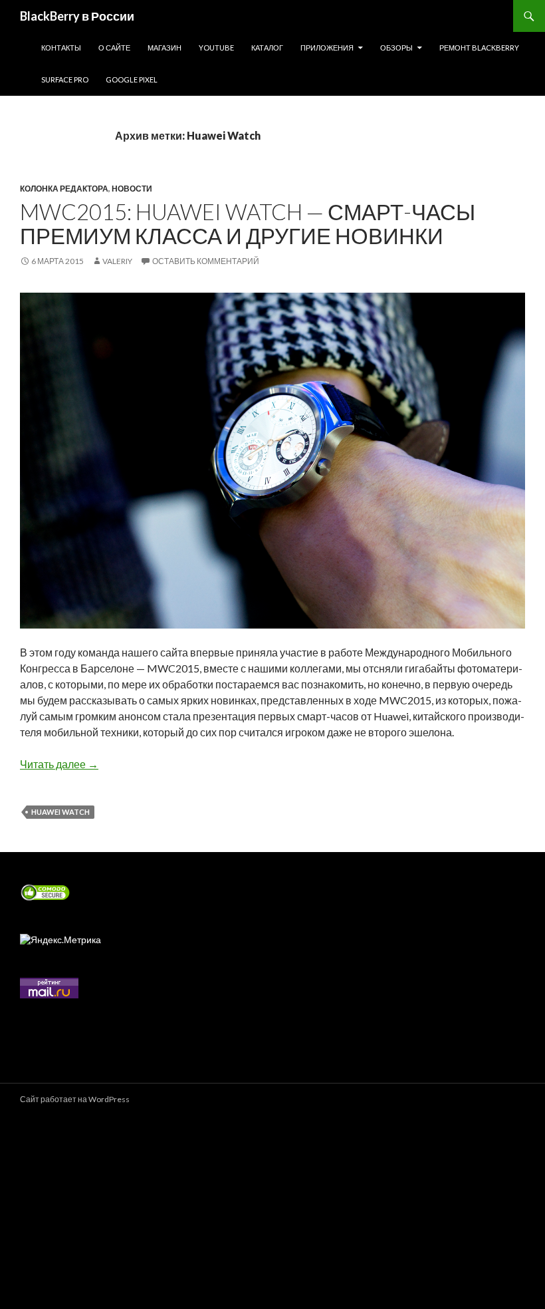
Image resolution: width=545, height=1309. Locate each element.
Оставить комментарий (205, 261)
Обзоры (396, 47)
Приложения (327, 47)
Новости (132, 189)
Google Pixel (132, 79)
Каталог (267, 47)
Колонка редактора (64, 189)
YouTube (216, 47)
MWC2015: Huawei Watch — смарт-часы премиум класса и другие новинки (247, 223)
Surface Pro (64, 79)
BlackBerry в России (77, 16)
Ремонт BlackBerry (479, 47)
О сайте (114, 47)
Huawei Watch (60, 811)
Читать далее (59, 764)
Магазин (164, 47)
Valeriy (117, 261)
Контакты (61, 47)
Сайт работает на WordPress (75, 1099)
